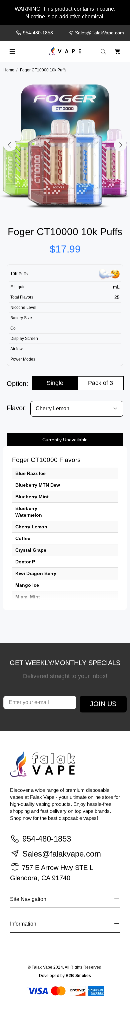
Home (8, 70)
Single (55, 383)
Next (120, 144)
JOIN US (103, 703)
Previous (9, 144)
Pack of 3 (100, 383)
